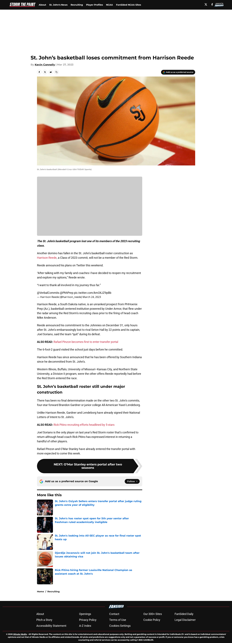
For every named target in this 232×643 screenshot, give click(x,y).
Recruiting (77, 4)
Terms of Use (117, 619)
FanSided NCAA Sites (128, 4)
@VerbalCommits (48, 292)
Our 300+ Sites (152, 614)
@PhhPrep (66, 292)
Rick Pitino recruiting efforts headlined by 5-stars (84, 424)
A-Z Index (85, 625)
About (42, 4)
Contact (114, 614)
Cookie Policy (151, 619)
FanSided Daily (184, 614)
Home (40, 591)
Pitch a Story (44, 619)
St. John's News (58, 4)
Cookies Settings (120, 625)
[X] (206, 4)
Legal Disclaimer (185, 619)
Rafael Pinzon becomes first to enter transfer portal (86, 341)
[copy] (56, 72)
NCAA (109, 4)
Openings (85, 614)
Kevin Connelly (45, 64)
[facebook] (212, 4)
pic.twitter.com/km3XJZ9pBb (92, 292)
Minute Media (20, 634)
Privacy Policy (87, 619)
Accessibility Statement (51, 625)
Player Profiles (94, 4)
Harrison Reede (47, 257)
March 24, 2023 (92, 297)
